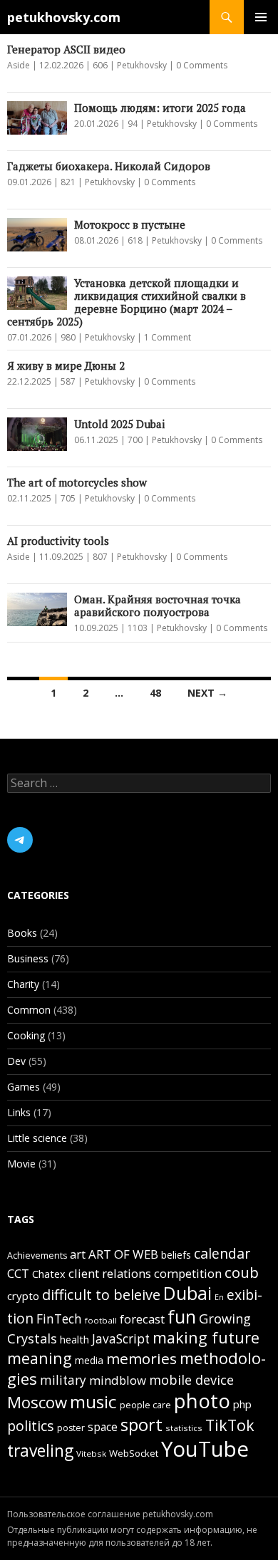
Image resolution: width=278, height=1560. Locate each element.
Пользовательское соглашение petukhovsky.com (110, 1514)
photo (202, 1400)
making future (206, 1337)
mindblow (117, 1380)
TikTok (229, 1425)
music (93, 1401)
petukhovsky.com (63, 17)
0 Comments (201, 65)
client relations (109, 1273)
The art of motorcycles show (77, 482)
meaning (39, 1358)
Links (19, 1112)
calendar (222, 1253)
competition (188, 1273)
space (103, 1427)
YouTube (205, 1449)
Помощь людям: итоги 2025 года (160, 107)
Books (22, 933)
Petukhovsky (142, 65)
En (219, 1297)
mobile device (191, 1379)
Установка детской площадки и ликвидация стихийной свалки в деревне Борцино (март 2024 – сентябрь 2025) (126, 302)
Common (29, 1009)
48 (155, 693)
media (89, 1360)
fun (182, 1316)
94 (133, 124)
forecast (142, 1319)
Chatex (49, 1274)
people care (145, 1405)
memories (141, 1358)
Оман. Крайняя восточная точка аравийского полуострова (157, 605)
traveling (40, 1451)
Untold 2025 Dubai (119, 424)
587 (68, 381)
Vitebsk (91, 1453)
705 (68, 498)
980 (68, 337)
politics (30, 1425)
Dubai (187, 1293)
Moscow (37, 1402)
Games (23, 1086)
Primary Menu (261, 17)
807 (100, 557)
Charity (23, 984)
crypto (23, 1296)
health (74, 1339)
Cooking (26, 1035)
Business (27, 958)
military (63, 1380)
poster (71, 1428)
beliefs (176, 1255)
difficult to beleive (101, 1294)
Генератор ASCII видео (66, 49)
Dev (16, 1061)
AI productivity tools (58, 541)
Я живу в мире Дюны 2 (66, 365)
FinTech (59, 1319)
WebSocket (133, 1453)
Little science (37, 1138)
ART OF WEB (123, 1254)
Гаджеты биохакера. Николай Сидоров (108, 166)
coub (242, 1272)
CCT (18, 1273)
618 (135, 240)
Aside (18, 65)
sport (141, 1424)
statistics (183, 1428)
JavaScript (121, 1339)
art (78, 1254)
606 (100, 65)
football (101, 1320)
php (242, 1404)
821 (68, 182)
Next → (207, 693)
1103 (138, 628)
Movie (21, 1163)
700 (135, 440)
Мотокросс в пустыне (129, 224)
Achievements (37, 1255)
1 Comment (167, 337)
